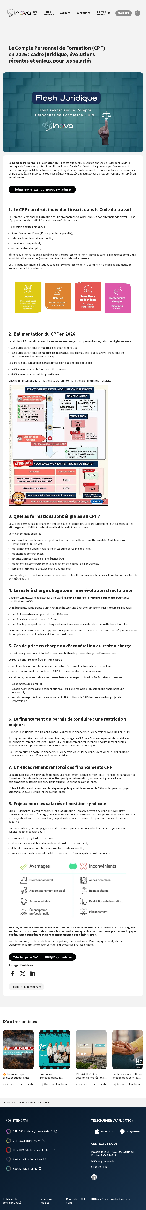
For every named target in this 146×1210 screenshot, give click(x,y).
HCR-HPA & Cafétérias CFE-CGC (32, 1150)
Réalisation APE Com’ (76, 1200)
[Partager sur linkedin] (33, 973)
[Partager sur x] (22, 973)
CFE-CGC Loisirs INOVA (26, 1140)
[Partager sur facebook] (12, 973)
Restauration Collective (27, 1159)
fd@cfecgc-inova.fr (102, 1161)
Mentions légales (46, 1200)
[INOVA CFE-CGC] (18, 13)
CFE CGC (35, 13)
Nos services (48, 13)
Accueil (7, 1102)
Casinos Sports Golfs (39, 1102)
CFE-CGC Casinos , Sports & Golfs (33, 1131)
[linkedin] (94, 1177)
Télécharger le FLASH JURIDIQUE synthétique (42, 189)
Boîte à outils (101, 13)
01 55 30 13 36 (99, 1166)
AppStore (107, 1131)
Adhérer (124, 13)
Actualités (83, 13)
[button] (137, 13)
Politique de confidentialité (12, 1200)
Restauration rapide (25, 1168)
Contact (65, 13)
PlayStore (133, 1131)
